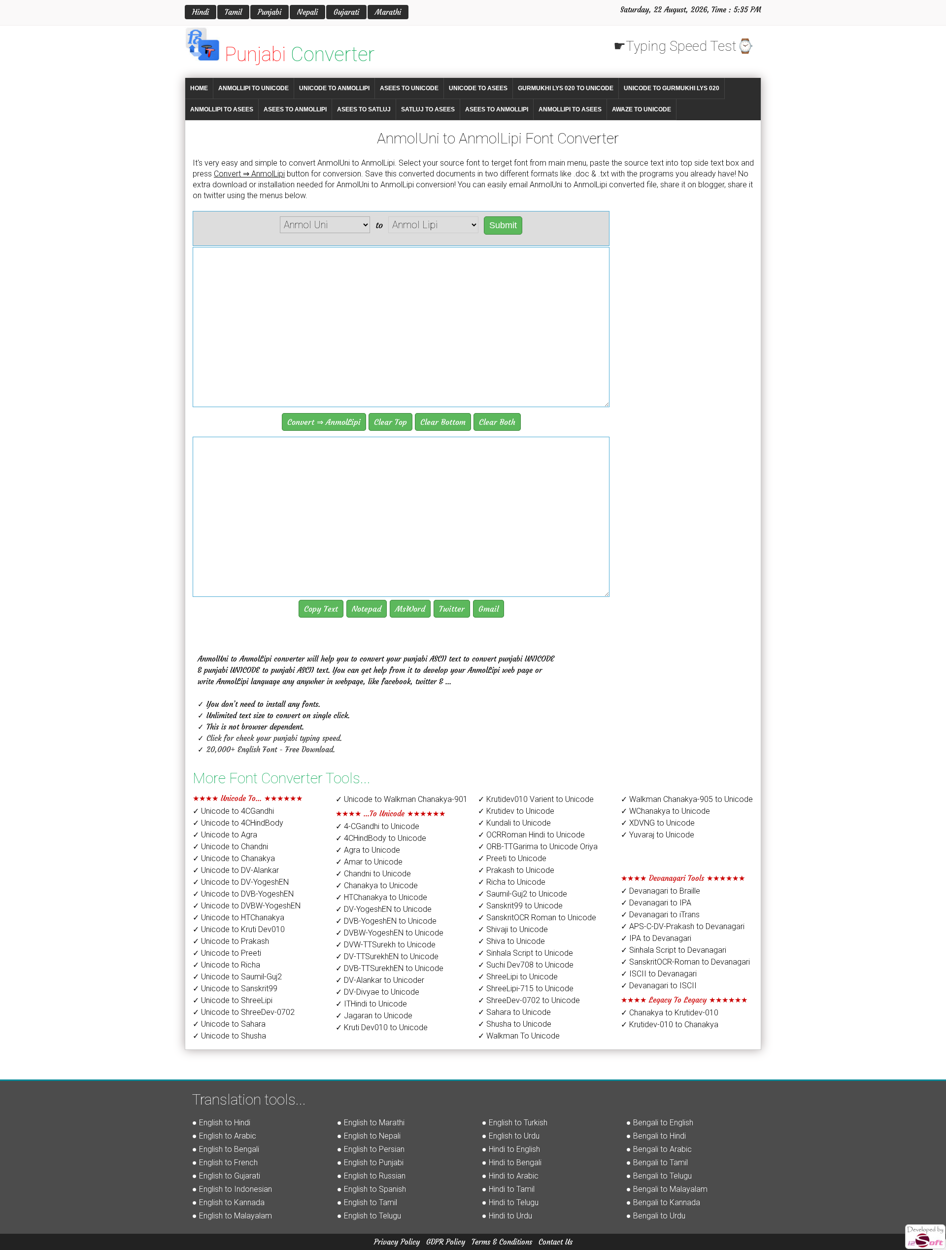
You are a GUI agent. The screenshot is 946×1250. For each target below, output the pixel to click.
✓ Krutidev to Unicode (516, 811)
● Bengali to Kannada (663, 1202)
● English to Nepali (369, 1136)
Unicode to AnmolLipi (334, 88)
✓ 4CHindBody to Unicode (381, 838)
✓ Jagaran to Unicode (374, 1015)
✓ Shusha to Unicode (514, 1024)
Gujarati (346, 12)
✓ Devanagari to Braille (660, 891)
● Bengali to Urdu (655, 1215)
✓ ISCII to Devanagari (659, 973)
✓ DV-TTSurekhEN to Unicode (387, 956)
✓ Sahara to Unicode (514, 1012)
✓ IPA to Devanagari (656, 938)
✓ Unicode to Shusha (229, 1036)
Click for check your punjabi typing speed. (274, 738)
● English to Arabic (224, 1136)
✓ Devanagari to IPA (656, 902)
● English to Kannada (228, 1202)
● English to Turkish (514, 1122)
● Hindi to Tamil (508, 1189)
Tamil (233, 12)
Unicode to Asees (478, 88)
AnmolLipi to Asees (221, 109)
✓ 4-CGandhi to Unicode (377, 826)
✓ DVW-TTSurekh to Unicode (386, 944)
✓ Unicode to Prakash (231, 941)
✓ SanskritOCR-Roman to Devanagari (685, 962)
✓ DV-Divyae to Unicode (377, 992)
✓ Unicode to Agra (225, 834)
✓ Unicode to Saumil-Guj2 (237, 976)
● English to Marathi (371, 1122)
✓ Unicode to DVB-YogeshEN (243, 894)
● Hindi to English (511, 1149)
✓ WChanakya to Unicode (665, 811)
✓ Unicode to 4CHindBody (238, 823)
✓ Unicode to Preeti (227, 953)
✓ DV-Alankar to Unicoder (380, 980)
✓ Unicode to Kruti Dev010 (239, 929)
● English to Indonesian (232, 1189)
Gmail (488, 609)
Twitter (452, 609)
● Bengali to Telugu (659, 1176)
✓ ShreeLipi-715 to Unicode (526, 988)
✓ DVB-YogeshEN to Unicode (386, 921)
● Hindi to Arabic (510, 1176)
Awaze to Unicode (641, 109)
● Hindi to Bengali (511, 1162)
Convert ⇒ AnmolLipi (324, 422)
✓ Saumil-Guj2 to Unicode (522, 894)
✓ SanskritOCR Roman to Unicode (537, 917)
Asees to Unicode (409, 88)
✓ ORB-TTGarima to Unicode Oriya (538, 846)
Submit (503, 225)
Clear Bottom (443, 422)
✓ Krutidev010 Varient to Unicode (536, 799)
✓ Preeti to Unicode (512, 858)
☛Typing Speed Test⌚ (683, 46)
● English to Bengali (225, 1149)
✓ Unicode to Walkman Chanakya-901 (402, 799)
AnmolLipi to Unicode (253, 88)
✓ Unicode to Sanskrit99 (235, 988)
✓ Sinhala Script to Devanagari (673, 950)
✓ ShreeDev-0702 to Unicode (529, 1000)
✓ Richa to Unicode (511, 882)
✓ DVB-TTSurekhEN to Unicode (389, 968)
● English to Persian (371, 1149)
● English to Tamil (367, 1202)
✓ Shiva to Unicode (511, 941)
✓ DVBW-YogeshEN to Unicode (389, 933)
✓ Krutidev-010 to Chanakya (669, 1024)
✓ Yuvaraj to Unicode (657, 834)
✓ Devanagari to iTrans (660, 914)
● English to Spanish (371, 1189)
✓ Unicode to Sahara (229, 1024)
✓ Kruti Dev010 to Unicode (382, 1027)
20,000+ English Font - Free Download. (270, 749)
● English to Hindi (221, 1122)
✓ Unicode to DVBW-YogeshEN (247, 905)
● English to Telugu (369, 1215)
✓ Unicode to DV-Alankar (236, 870)
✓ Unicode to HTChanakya (238, 917)
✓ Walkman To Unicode (519, 1036)
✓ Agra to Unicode (368, 850)
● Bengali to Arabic (659, 1149)
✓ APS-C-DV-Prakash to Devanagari (682, 926)
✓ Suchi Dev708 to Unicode (526, 965)
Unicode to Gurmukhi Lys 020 (671, 88)
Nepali (307, 12)
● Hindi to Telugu (510, 1202)
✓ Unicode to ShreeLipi (232, 1000)
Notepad (366, 609)
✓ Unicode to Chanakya (234, 858)
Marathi (388, 12)
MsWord (410, 609)
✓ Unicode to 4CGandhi (233, 811)
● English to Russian (371, 1176)
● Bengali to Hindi (656, 1136)
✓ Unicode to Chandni (230, 846)
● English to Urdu (511, 1136)
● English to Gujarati (226, 1176)
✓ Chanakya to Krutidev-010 (669, 1012)
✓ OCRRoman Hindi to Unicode (531, 834)
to (379, 225)
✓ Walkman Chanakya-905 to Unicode (687, 799)
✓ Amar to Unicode (369, 862)
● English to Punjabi (370, 1162)
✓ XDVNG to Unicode (658, 823)
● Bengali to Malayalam (667, 1189)
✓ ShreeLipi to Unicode (518, 976)
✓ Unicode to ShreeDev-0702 (244, 1012)
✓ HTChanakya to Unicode (381, 897)
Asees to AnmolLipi (295, 109)
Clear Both (497, 422)
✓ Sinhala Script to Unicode (525, 953)
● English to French (225, 1162)
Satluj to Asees (428, 109)
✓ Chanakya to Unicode (377, 885)
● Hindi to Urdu (507, 1215)
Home (199, 88)
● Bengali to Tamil (657, 1162)
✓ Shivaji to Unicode (513, 929)
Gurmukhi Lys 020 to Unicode (565, 88)
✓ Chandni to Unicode (373, 873)
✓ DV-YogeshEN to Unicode (384, 909)
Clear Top (390, 422)
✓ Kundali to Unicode (514, 823)
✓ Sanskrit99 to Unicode (520, 905)
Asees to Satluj (364, 109)
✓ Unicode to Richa (226, 965)
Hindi (200, 12)
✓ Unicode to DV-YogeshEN (241, 882)
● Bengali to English (659, 1122)
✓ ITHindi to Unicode (371, 1003)
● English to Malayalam (232, 1215)
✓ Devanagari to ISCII (659, 985)
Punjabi (269, 12)
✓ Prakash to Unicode (516, 870)
